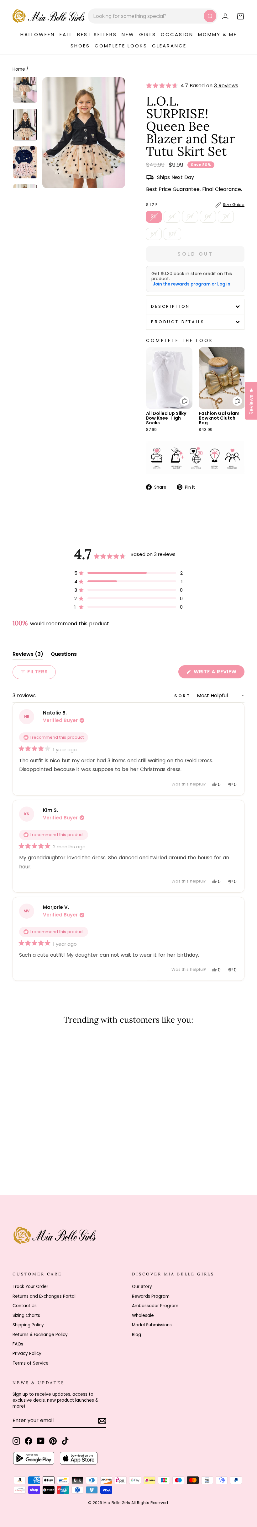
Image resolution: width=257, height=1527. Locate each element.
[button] (163, 86)
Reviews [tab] (28, 655)
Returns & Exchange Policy (40, 1335)
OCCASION (177, 34)
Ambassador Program (155, 1306)
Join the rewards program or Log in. (192, 284)
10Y (172, 233)
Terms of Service (31, 1363)
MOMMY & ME (217, 34)
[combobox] (153, 16)
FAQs (18, 1344)
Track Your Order (30, 1287)
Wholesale (143, 1315)
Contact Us (25, 1306)
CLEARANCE (169, 45)
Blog (136, 1335)
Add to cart (181, 396)
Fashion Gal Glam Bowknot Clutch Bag (219, 418)
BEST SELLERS (97, 34)
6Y (208, 216)
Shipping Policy (28, 1325)
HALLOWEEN (37, 34)
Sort (183, 695)
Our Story (142, 1287)
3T (154, 216)
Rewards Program (151, 1296)
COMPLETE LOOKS (121, 45)
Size (195, 204)
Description (170, 306)
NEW (128, 34)
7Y (226, 216)
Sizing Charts (26, 1315)
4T (172, 216)
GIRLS (147, 34)
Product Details (178, 321)
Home (19, 69)
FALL (66, 34)
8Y (154, 233)
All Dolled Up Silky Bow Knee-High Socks (166, 418)
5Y (190, 216)
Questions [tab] (64, 655)
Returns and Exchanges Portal (44, 1296)
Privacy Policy (27, 1353)
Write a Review (218, 673)
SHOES (80, 45)
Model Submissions (152, 1325)
